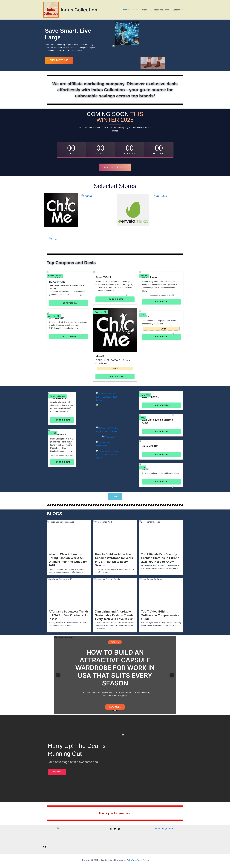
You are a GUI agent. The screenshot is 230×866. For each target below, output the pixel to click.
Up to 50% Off (150, 446)
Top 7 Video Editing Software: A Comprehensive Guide (160, 615)
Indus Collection (79, 9)
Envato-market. (150, 396)
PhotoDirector (150, 277)
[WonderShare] (69, 313)
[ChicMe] (115, 330)
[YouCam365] (69, 272)
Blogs (144, 10)
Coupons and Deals (160, 10)
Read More (115, 703)
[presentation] (58, 675)
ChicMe (99, 356)
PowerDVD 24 (103, 277)
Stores (135, 10)
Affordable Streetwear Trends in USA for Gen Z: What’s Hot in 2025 (69, 615)
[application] (184, 10)
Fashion (115, 646)
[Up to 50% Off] (161, 441)
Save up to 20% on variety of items (158, 421)
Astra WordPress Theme (138, 860)
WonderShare (57, 317)
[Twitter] (115, 829)
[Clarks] (161, 311)
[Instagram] (119, 829)
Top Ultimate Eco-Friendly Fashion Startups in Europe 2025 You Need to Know (160, 558)
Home (126, 10)
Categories (178, 10)
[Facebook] (44, 847)
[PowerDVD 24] (115, 272)
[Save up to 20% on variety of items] (161, 415)
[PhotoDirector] (161, 272)
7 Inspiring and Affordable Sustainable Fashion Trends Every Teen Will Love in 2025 (114, 615)
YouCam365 (56, 277)
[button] (113, 710)
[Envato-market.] (161, 392)
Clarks (145, 316)
